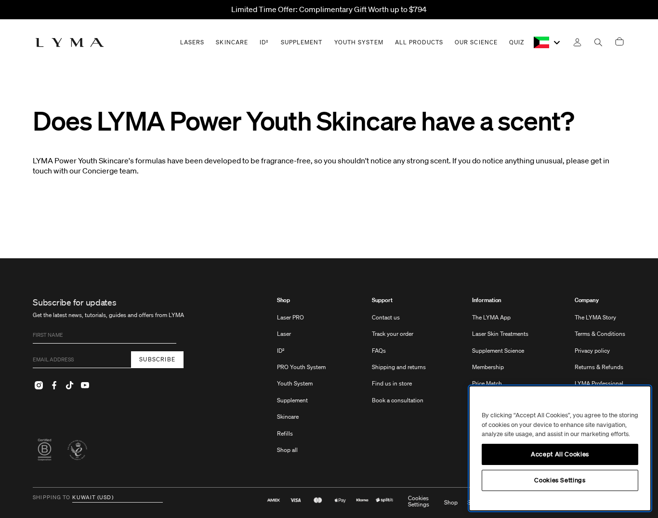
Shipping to (51, 497)
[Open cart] (619, 42)
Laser (284, 334)
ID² (281, 350)
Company (587, 300)
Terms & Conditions (600, 334)
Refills (285, 433)
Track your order (392, 334)
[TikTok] (69, 385)
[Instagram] (38, 385)
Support (382, 300)
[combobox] (547, 42)
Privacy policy (592, 350)
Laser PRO (290, 317)
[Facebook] (54, 385)
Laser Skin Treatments (500, 334)
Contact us (386, 317)
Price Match (487, 383)
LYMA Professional (599, 383)
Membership (488, 367)
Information (487, 300)
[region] (560, 448)
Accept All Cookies (560, 454)
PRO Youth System (301, 367)
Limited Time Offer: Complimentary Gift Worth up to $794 (329, 9)
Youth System (295, 383)
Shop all (287, 450)
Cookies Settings (418, 501)
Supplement (292, 400)
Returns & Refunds (599, 367)
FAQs (379, 350)
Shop (283, 300)
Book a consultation (397, 400)
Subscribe (157, 359)
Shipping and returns (399, 367)
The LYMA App (491, 317)
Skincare (288, 416)
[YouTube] (85, 385)
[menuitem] (301, 380)
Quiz (516, 42)
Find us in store (392, 383)
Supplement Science (498, 350)
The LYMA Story (595, 317)
